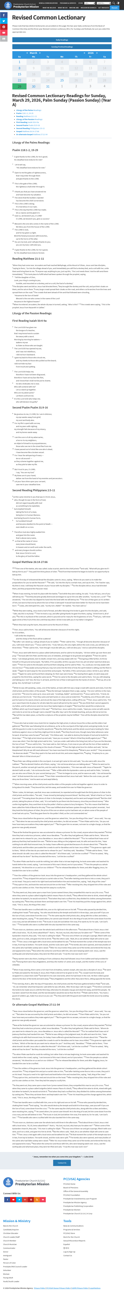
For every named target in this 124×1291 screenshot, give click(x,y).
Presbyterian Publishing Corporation (78, 1206)
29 (19, 86)
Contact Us (62, 1163)
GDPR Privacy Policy (80, 1288)
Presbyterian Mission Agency (75, 1202)
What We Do (62, 8)
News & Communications (48, 3)
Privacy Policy (39, 1288)
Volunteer (7, 1270)
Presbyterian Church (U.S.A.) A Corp (77, 1213)
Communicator (9, 1248)
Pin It (3, 25)
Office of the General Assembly (75, 1191)
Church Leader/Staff (11, 1237)
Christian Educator (10, 1233)
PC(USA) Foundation (71, 1195)
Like (2, 13)
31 (48, 86)
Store (80, 3)
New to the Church (10, 1226)
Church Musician (10, 1244)
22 (19, 80)
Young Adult (8, 1277)
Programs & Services (68, 3)
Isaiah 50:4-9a (27, 122)
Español (66, 1244)
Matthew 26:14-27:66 (27, 131)
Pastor (5, 1259)
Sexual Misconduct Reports (74, 1240)
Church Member (9, 1240)
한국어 (66, 1248)
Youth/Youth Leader (11, 1281)
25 (62, 80)
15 (19, 74)
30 (33, 86)
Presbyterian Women (71, 1209)
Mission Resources (88, 8)
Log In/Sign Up (69, 1251)
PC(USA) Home (69, 1184)
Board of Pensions (70, 1187)
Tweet (3, 19)
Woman (6, 1274)
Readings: (29, 110)
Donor (5, 1251)
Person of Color (9, 1263)
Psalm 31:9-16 (28, 125)
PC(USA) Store (69, 1233)
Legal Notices (95, 1288)
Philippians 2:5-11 (30, 128)
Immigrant (7, 1255)
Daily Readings (62, 40)
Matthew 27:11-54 (31, 134)
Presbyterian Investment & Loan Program (80, 1198)
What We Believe (49, 8)
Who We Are (74, 8)
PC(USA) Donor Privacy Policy (58, 1288)
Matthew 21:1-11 (26, 116)
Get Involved (103, 8)
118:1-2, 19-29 (24, 113)
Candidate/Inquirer (11, 1229)
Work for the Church (71, 1237)
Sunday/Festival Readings (62, 47)
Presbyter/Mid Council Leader (15, 1266)
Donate (115, 8)
